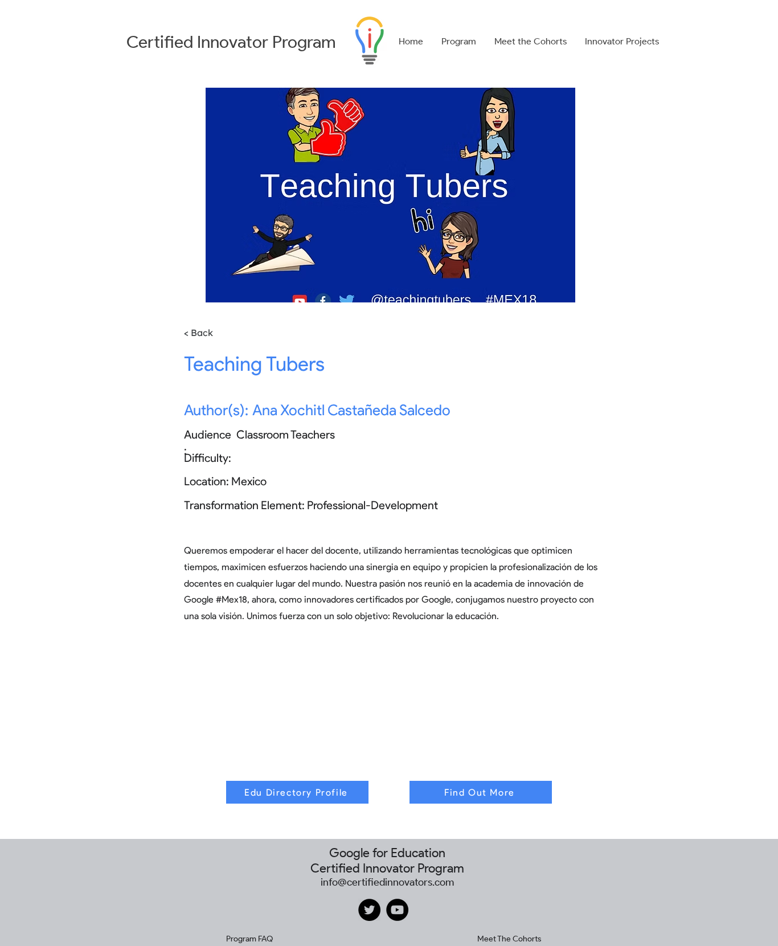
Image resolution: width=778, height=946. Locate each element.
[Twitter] (369, 910)
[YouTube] (397, 910)
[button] (458, 41)
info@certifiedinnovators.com (387, 882)
